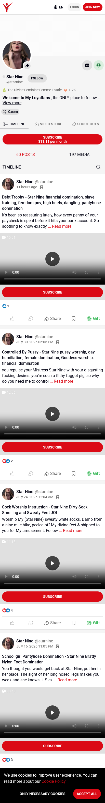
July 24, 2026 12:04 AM (34, 497)
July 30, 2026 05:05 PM (34, 342)
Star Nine (25, 181)
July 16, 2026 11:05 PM (34, 646)
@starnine (44, 181)
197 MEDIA (79, 154)
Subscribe (52, 292)
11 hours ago (26, 187)
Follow (37, 78)
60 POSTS (25, 154)
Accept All (87, 794)
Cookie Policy (53, 781)
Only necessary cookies (42, 794)
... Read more (59, 226)
